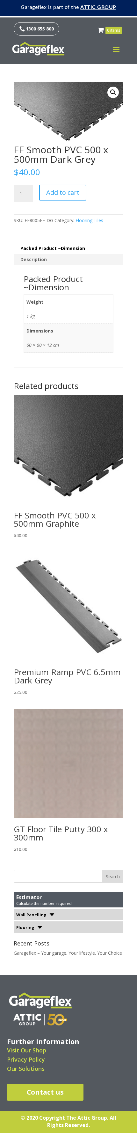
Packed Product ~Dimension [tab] (52, 248)
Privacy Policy (26, 1059)
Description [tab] (33, 259)
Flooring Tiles (89, 220)
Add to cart (62, 192)
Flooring (25, 927)
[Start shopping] (101, 28)
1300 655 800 (36, 29)
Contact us (45, 1092)
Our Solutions (26, 1068)
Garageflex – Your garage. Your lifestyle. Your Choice (68, 953)
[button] (113, 92)
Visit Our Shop (26, 1050)
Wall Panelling (31, 915)
